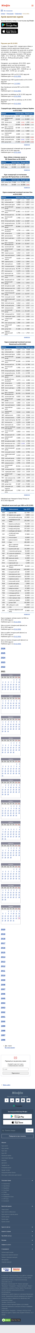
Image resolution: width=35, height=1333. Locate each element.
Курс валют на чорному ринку (10, 1214)
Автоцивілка (5, 1259)
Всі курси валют (10, 1047)
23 (16, 687)
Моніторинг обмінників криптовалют (12, 1175)
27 (8, 689)
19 (5, 687)
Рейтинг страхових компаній (9, 1257)
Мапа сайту (6, 1085)
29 (13, 689)
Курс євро (4, 1150)
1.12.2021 (17, 83)
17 (19, 684)
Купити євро (5, 1219)
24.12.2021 (17, 76)
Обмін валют (5, 1209)
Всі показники (8, 11)
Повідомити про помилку (17, 1136)
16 (16, 684)
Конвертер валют (6, 1167)
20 (8, 687)
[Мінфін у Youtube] (28, 1100)
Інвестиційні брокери (7, 1158)
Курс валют (5, 1146)
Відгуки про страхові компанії (10, 1255)
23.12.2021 (17, 629)
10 (19, 682)
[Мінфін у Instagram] (23, 1100)
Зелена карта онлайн (7, 1252)
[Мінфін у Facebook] (7, 1100)
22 (13, 687)
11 (2, 684)
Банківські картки (6, 1155)
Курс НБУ (4, 1153)
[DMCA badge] (17, 1320)
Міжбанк (4, 1160)
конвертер (27, 144)
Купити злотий (6, 1221)
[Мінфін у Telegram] (12, 1100)
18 (2, 687)
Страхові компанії (6, 1262)
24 (19, 687)
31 (19, 689)
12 (5, 684)
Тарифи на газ (5, 1165)
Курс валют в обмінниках (9, 1212)
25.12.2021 (17, 622)
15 (13, 684)
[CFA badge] (26, 1270)
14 (10, 684)
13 (8, 684)
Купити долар (5, 1216)
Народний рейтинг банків (9, 1172)
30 (16, 689)
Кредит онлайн (6, 1170)
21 (10, 687)
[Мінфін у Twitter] (17, 1100)
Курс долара (5, 1148)
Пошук (30, 1130)
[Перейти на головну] (6, 5)
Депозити (4, 1163)
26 (5, 689)
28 (10, 689)
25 (2, 689)
